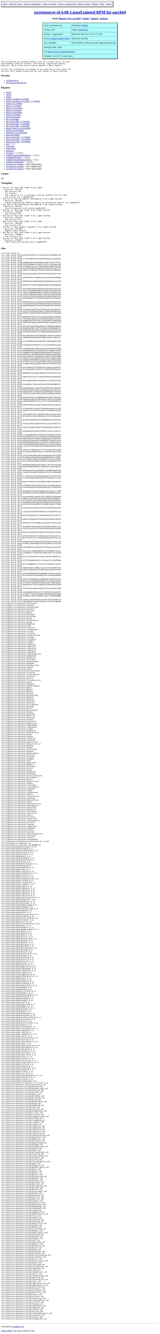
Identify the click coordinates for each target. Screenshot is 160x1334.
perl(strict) (10, 151)
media (86, 18)
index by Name (84, 4)
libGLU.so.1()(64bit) (14, 108)
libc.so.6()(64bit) (12, 119)
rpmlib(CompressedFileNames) (18, 155)
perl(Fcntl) (10, 146)
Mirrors (95, 4)
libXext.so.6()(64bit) (14, 112)
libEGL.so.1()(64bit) (14, 104)
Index (5, 4)
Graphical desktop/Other (60, 38)
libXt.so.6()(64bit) (13, 117)
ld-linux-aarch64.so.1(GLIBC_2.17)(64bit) (23, 101)
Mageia (85, 25)
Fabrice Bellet (6, 1331)
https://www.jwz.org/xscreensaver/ (61, 52)
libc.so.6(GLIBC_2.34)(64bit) (18, 126)
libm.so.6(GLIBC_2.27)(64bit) (18, 139)
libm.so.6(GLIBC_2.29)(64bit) (18, 142)
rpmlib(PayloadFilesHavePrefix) (19, 160)
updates (104, 18)
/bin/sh (8, 92)
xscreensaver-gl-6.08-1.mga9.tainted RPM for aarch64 (80, 12)
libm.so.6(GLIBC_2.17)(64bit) (18, 137)
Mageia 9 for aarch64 (70, 18)
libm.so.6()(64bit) (13, 135)
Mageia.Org (83, 30)
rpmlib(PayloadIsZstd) (15, 162)
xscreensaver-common (15, 164)
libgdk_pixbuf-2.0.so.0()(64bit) (18, 128)
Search (109, 4)
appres (8, 97)
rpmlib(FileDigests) (13, 157)
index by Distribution (32, 4)
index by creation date (67, 4)
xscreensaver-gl (12, 80)
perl (7, 144)
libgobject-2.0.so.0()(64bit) (16, 133)
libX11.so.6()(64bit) (14, 110)
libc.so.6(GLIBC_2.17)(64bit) (18, 121)
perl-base (9, 153)
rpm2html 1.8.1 (18, 1327)
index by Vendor (49, 4)
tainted (94, 18)
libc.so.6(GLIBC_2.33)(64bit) (18, 124)
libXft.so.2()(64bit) (13, 115)
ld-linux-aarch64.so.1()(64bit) (17, 99)
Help (102, 4)
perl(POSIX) (11, 148)
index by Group (16, 4)
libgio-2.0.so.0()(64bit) (15, 130)
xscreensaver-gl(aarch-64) (16, 83)
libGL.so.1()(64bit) (13, 106)
